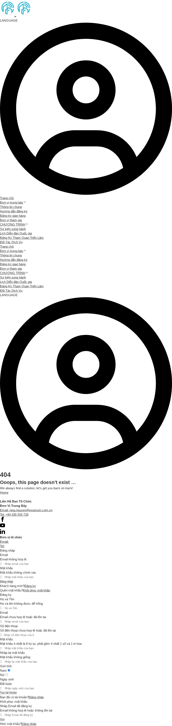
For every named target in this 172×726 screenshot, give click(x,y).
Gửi (2, 719)
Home (4, 492)
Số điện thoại (9, 626)
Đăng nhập (6, 581)
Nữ (2, 675)
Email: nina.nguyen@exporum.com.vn (26, 510)
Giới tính (6, 666)
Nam (4, 670)
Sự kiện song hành (13, 229)
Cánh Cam (30, 497)
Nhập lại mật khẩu (12, 652)
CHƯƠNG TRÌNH (12, 224)
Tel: (2, 546)
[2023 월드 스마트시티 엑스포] (15, 13)
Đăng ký (30, 586)
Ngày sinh (7, 679)
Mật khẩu (6, 568)
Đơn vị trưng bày (11, 202)
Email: (4, 541)
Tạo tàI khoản (8, 692)
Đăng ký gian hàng (13, 215)
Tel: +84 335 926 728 (14, 514)
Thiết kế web (8, 497)
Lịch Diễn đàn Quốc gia (16, 233)
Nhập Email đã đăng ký (16, 706)
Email (4, 555)
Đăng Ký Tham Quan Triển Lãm (22, 237)
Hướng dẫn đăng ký (13, 211)
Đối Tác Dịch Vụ (11, 242)
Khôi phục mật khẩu (36, 590)
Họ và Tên (7, 599)
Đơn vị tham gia (11, 220)
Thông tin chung (11, 207)
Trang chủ (7, 198)
